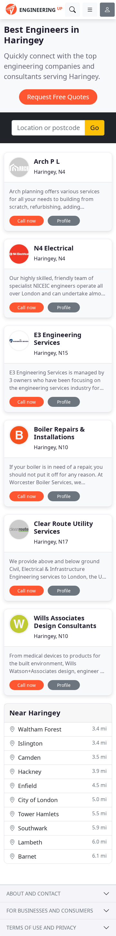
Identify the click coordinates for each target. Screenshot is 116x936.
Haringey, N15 (51, 352)
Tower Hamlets (61, 814)
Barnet (61, 856)
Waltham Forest (61, 729)
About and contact (33, 893)
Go (94, 127)
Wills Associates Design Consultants (65, 622)
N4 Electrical (53, 248)
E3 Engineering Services (58, 338)
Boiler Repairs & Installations (59, 433)
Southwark (61, 828)
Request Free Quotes (58, 96)
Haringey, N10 (51, 447)
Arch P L (47, 161)
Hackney (61, 771)
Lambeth (61, 842)
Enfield (61, 786)
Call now (26, 221)
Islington (61, 743)
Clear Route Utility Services (63, 527)
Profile (64, 221)
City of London (61, 800)
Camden (61, 757)
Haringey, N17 (51, 541)
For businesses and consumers (49, 910)
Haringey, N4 (49, 171)
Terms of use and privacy (41, 927)
